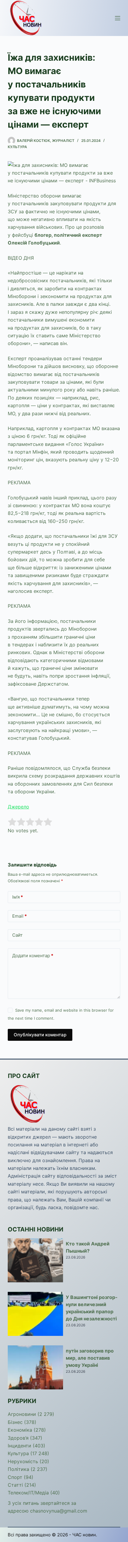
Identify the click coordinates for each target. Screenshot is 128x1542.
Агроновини (22, 1414)
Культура (17, 147)
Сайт (17, 935)
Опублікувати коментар (40, 1035)
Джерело (18, 807)
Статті (15, 1485)
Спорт (15, 1477)
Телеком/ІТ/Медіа (28, 1493)
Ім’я (17, 897)
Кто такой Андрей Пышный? (88, 1247)
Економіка (20, 1430)
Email (19, 916)
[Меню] (117, 18)
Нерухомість (23, 1461)
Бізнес (15, 1422)
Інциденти (19, 1446)
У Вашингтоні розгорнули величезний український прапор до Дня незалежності (91, 1308)
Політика (18, 1469)
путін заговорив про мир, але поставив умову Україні (90, 1358)
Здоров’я (18, 1438)
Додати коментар (32, 955)
